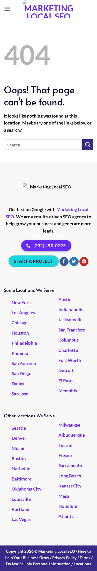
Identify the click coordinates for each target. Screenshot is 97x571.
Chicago (20, 322)
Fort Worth (69, 360)
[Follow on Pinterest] (83, 261)
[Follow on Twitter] (73, 261)
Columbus (68, 340)
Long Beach (69, 475)
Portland (20, 509)
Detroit (65, 370)
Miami (18, 448)
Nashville (21, 468)
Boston (19, 458)
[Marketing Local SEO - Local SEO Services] (48, 9)
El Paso (65, 380)
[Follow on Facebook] (64, 261)
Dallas (18, 383)
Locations (82, 563)
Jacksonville (70, 319)
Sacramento (70, 465)
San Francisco (71, 330)
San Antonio (24, 363)
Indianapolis (70, 309)
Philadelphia (24, 343)
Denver (19, 438)
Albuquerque (71, 435)
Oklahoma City (26, 489)
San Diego (22, 373)
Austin (65, 299)
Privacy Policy (64, 557)
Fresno (65, 455)
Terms (85, 557)
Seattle (19, 428)
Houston (20, 333)
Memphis (67, 390)
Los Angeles (23, 312)
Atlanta (66, 516)
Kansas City (69, 486)
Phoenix (20, 353)
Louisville (21, 499)
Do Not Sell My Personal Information (38, 563)
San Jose (20, 393)
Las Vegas (21, 519)
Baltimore (22, 479)
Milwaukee (69, 425)
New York (21, 302)
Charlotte (68, 350)
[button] (7, 8)
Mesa (63, 496)
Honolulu (67, 506)
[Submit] (87, 144)
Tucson (65, 445)
